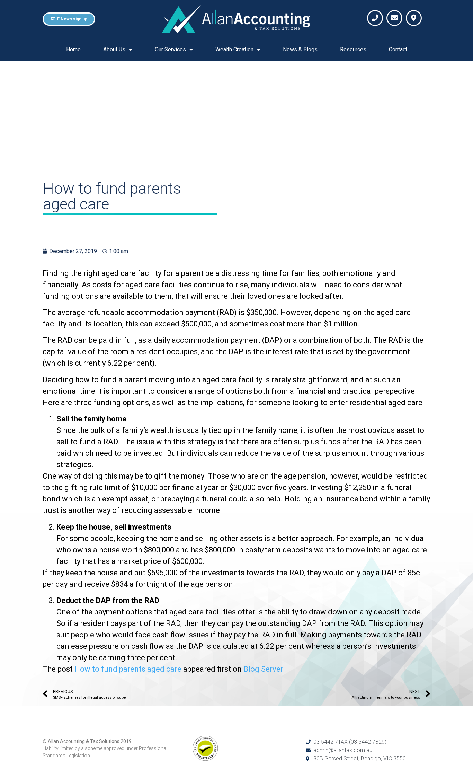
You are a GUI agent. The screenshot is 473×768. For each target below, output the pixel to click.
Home (73, 49)
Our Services (170, 49)
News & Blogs (300, 49)
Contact (398, 49)
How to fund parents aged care (127, 669)
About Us (114, 49)
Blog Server (263, 669)
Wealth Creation (234, 49)
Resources (353, 49)
